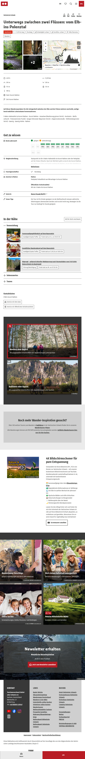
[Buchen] (81, 4)
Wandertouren (38, 707)
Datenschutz (37, 735)
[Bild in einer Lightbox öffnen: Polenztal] (13, 55)
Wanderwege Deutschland (42, 697)
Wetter (61, 714)
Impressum (27, 735)
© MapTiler (55, 65)
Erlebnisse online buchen (41, 705)
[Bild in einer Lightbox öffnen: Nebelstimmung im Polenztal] (32, 63)
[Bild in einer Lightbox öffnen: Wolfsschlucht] (32, 47)
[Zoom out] (45, 46)
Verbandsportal (64, 717)
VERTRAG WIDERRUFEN (66, 726)
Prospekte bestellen (40, 712)
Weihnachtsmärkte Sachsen (42, 710)
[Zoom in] (45, 43)
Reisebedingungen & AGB (67, 724)
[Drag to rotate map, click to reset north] (45, 49)
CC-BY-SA (17, 270)
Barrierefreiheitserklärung (51, 735)
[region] (62, 55)
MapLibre (48, 65)
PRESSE (61, 719)
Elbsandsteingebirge (40, 695)
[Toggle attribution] (79, 65)
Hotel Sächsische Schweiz (67, 692)
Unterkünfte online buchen (42, 702)
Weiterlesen (35, 167)
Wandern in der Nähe (40, 700)
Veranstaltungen (64, 712)
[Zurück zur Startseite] (4, 4)
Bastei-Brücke (38, 692)
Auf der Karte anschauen (72, 219)
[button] (80, 750)
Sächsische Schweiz (9, 15)
